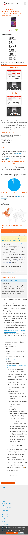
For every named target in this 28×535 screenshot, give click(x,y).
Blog (3, 505)
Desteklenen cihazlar (6, 492)
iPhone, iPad (5, 514)
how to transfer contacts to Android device (11, 240)
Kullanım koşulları (6, 524)
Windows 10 (5, 516)
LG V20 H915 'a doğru (14, 100)
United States (18, 153)
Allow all (9, 532)
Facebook (4, 507)
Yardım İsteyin (11, 272)
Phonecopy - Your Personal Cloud (11, 3)
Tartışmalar (4, 494)
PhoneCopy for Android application (18, 243)
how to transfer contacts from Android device (13, 238)
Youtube (9, 507)
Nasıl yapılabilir (5, 490)
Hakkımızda (4, 501)
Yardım (3, 496)
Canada (7, 158)
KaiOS (3, 518)
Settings (21, 532)
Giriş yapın (15, 280)
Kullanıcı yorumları (6, 503)
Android (4, 512)
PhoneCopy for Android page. (8, 267)
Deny (15, 532)
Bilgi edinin (17, 530)
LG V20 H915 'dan (14, 75)
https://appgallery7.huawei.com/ (13, 359)
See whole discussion (8, 483)
